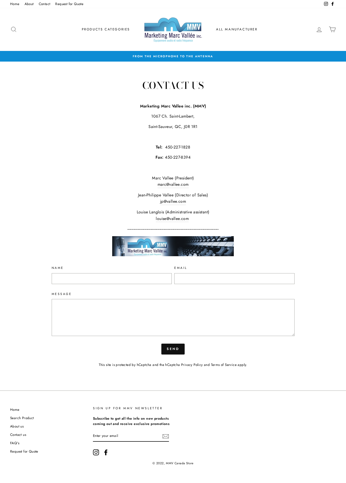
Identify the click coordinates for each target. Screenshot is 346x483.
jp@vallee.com (173, 201)
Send (173, 348)
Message (62, 294)
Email (180, 268)
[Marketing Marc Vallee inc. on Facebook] (106, 452)
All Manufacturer (237, 29)
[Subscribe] (165, 436)
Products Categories (106, 29)
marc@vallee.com (173, 184)
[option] (173, 56)
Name (58, 268)
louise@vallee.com (172, 218)
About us (17, 426)
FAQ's (14, 442)
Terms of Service (224, 364)
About (29, 3)
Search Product (22, 417)
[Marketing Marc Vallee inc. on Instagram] (96, 452)
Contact (44, 3)
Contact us (18, 434)
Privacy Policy (192, 364)
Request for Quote (69, 3)
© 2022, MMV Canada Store (173, 463)
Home (15, 3)
